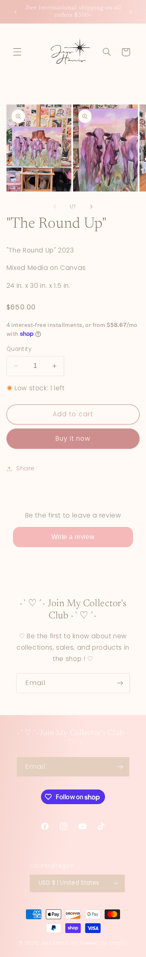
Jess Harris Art (59, 943)
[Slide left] (55, 206)
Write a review (73, 536)
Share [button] (25, 468)
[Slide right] (91, 206)
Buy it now (73, 438)
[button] (17, 52)
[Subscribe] (120, 683)
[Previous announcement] (15, 12)
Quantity (18, 349)
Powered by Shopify (103, 943)
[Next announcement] (131, 12)
